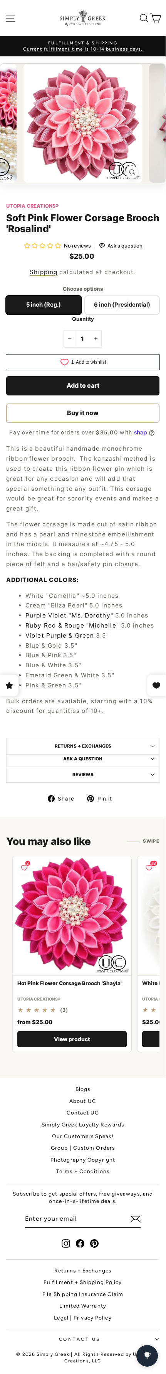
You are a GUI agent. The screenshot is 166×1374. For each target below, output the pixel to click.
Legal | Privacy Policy (82, 1318)
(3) (64, 1010)
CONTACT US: (81, 1339)
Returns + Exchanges (82, 1270)
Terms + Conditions (82, 1171)
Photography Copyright (82, 1160)
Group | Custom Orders (83, 1148)
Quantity (83, 319)
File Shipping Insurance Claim (82, 1294)
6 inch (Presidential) (122, 304)
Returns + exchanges (83, 746)
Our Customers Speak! (83, 1136)
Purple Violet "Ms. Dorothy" (69, 615)
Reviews (83, 774)
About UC (82, 1101)
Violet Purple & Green (59, 635)
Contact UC (83, 1112)
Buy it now (83, 413)
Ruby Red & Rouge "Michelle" (72, 625)
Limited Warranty (82, 1306)
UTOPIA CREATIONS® (32, 206)
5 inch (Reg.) (43, 304)
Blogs (83, 1089)
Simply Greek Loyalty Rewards (83, 1124)
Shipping (43, 272)
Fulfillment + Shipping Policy (83, 1282)
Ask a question (82, 759)
